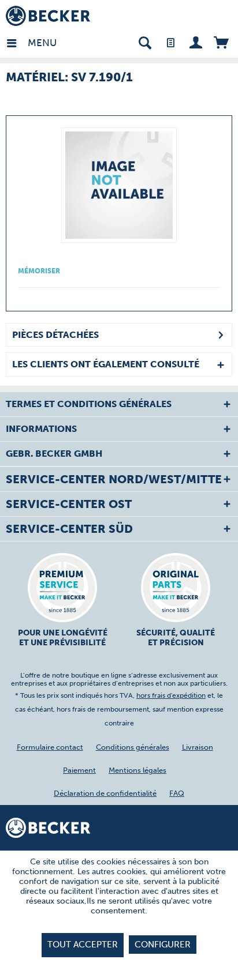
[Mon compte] (195, 42)
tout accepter (82, 944)
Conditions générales (132, 747)
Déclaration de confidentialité (105, 793)
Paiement (79, 770)
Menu (31, 42)
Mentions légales (137, 770)
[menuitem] (17, 42)
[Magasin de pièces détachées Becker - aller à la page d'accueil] (48, 16)
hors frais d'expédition (171, 695)
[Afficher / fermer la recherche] (145, 42)
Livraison (197, 747)
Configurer (163, 944)
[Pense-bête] (170, 42)
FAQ (176, 793)
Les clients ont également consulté (105, 364)
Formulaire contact (50, 747)
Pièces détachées (55, 334)
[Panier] (221, 42)
